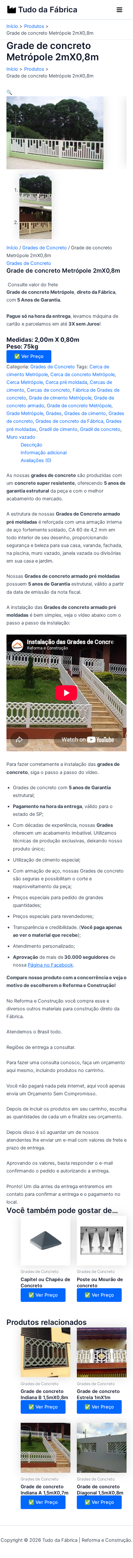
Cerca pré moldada (66, 382)
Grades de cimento (85, 413)
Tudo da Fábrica (47, 9)
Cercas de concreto (48, 390)
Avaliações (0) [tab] (36, 460)
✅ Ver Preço (29, 356)
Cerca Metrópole (24, 382)
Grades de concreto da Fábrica (69, 421)
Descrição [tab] (31, 445)
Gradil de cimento (58, 429)
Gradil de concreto (100, 429)
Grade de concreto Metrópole (79, 406)
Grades (54, 413)
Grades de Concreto (44, 248)
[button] (9, 92)
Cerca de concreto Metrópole (82, 374)
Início (12, 248)
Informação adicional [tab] (43, 453)
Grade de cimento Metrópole (60, 398)
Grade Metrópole (24, 413)
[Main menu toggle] (119, 10)
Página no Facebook (50, 965)
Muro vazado (20, 437)
